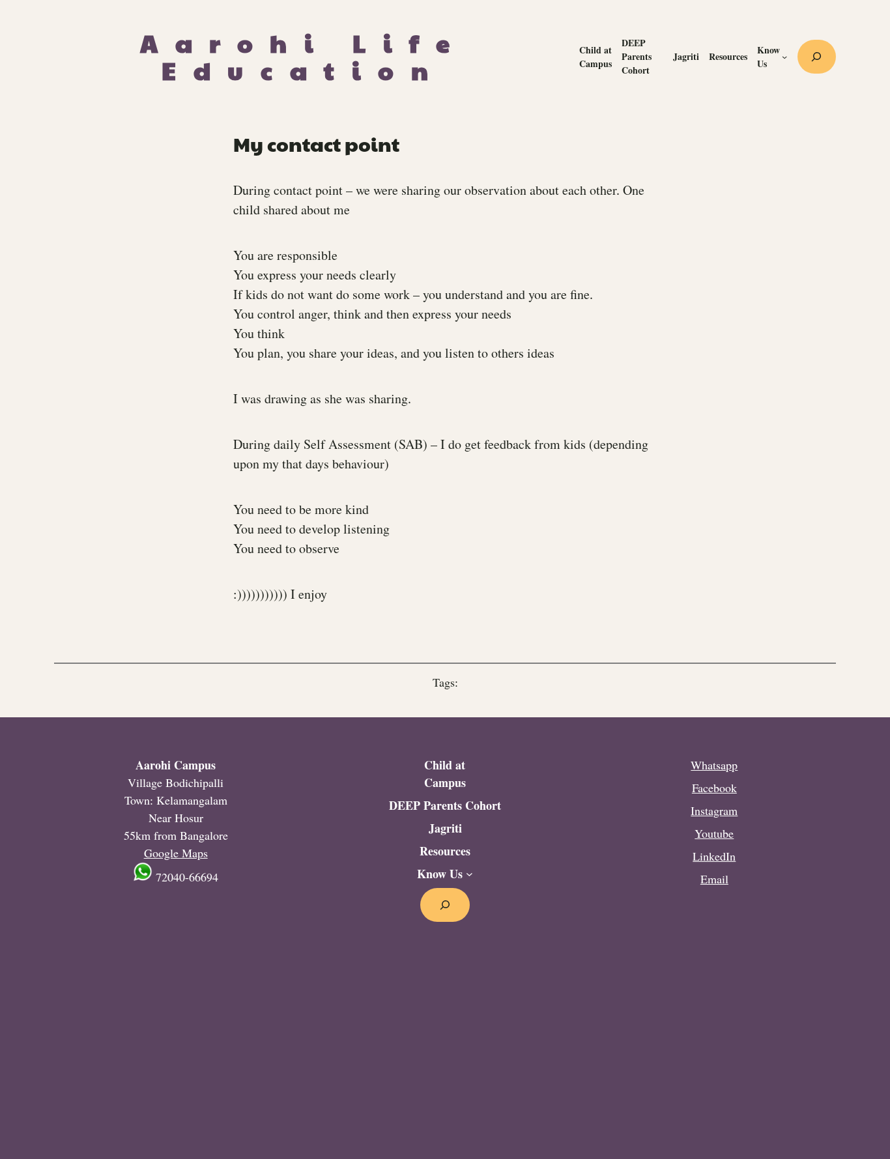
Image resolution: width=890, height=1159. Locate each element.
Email (714, 879)
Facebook (714, 787)
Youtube (714, 833)
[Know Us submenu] (784, 56)
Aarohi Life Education (303, 56)
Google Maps (176, 853)
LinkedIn (714, 856)
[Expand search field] (816, 57)
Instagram (714, 810)
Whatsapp (714, 765)
